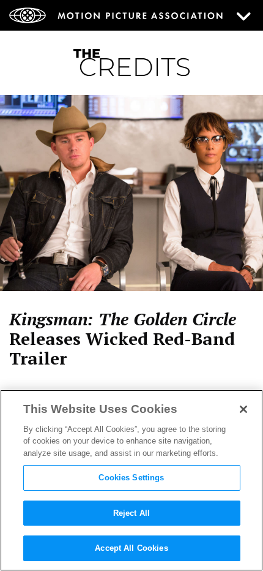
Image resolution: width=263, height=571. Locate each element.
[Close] (243, 409)
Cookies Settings (131, 477)
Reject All (131, 513)
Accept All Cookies (131, 548)
